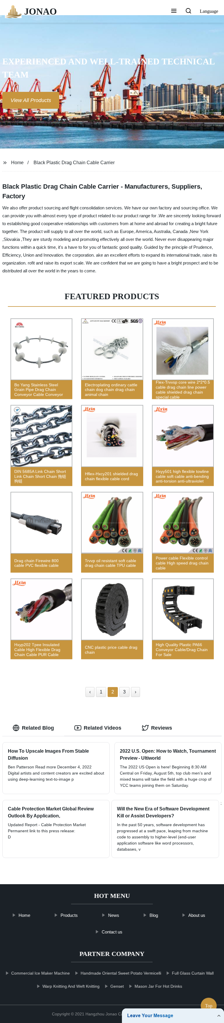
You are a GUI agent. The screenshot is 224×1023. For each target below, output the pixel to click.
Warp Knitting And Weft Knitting (71, 986)
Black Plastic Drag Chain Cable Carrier (74, 162)
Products (69, 915)
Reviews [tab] (161, 728)
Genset (117, 986)
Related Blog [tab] (38, 728)
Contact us (112, 931)
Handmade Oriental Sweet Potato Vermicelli (121, 973)
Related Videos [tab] (102, 728)
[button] (174, 11)
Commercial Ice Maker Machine (40, 973)
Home (17, 162)
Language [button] (209, 11)
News (113, 915)
